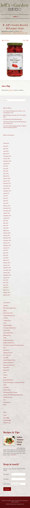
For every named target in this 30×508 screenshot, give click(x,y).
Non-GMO (5, 357)
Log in (4, 415)
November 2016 (7, 210)
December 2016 (7, 208)
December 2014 (7, 267)
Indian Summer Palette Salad (20, 441)
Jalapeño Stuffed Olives (8, 342)
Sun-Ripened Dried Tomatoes (10, 392)
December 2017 (7, 183)
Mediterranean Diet (7, 352)
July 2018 (5, 166)
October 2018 (6, 158)
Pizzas (4, 372)
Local (4, 347)
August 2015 (6, 248)
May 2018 (5, 171)
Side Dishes (6, 387)
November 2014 (7, 270)
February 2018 (6, 178)
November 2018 (7, 156)
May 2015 (5, 255)
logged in (10, 90)
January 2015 (6, 265)
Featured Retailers (7, 325)
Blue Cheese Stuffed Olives (9, 308)
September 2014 (7, 275)
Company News (7, 320)
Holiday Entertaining (8, 340)
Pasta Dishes (6, 367)
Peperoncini (6, 370)
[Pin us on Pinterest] (19, 9)
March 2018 (6, 176)
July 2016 (5, 220)
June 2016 (5, 223)
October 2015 (6, 243)
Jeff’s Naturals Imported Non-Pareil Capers (13, 345)
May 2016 (5, 225)
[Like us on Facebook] (13, 9)
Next (25, 40)
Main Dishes (6, 350)
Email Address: (7, 484)
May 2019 (5, 148)
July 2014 (5, 280)
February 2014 (6, 292)
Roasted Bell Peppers (8, 380)
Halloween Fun (6, 335)
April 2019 (5, 151)
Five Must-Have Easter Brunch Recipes (12, 119)
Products (5, 375)
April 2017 (5, 203)
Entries (6, 418)
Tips (4, 400)
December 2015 (7, 238)
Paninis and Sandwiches (9, 365)
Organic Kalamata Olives (9, 360)
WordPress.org (6, 422)
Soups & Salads (7, 390)
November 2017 (7, 186)
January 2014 (6, 295)
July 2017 (5, 196)
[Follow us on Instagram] (9, 9)
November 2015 (7, 240)
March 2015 (6, 260)
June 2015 (5, 253)
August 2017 (6, 193)
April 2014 (5, 287)
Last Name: (6, 479)
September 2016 (7, 215)
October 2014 (6, 272)
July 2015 (5, 250)
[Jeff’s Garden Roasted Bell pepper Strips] (15, 59)
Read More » (14, 455)
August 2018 (6, 163)
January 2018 (6, 181)
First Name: (6, 474)
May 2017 (5, 200)
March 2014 (6, 290)
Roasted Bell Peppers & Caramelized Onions (13, 382)
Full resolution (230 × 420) (20, 33)
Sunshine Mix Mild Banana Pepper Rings (13, 395)
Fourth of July (6, 330)
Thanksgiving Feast (7, 397)
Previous (5, 40)
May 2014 (5, 285)
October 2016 (6, 213)
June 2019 (5, 146)
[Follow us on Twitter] (16, 9)
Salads (4, 385)
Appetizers (5, 305)
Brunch (5, 310)
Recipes (5, 377)
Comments (7, 420)
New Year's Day (7, 355)
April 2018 (5, 173)
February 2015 (6, 262)
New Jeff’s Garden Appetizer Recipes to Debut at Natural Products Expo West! (14, 126)
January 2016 (6, 235)
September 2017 (7, 191)
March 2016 (6, 230)
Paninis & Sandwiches (8, 362)
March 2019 (6, 153)
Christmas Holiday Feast (9, 315)
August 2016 (6, 218)
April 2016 (5, 228)
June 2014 (5, 282)
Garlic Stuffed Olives (8, 333)
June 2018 (5, 168)
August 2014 (6, 277)
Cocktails (5, 318)
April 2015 (5, 258)
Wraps (4, 404)
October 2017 (6, 188)
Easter (4, 323)
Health (4, 338)
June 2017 (5, 198)
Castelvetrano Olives (8, 313)
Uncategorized (6, 402)
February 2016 (6, 233)
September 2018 (7, 161)
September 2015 (7, 245)
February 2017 (6, 206)
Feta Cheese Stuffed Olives (9, 328)
